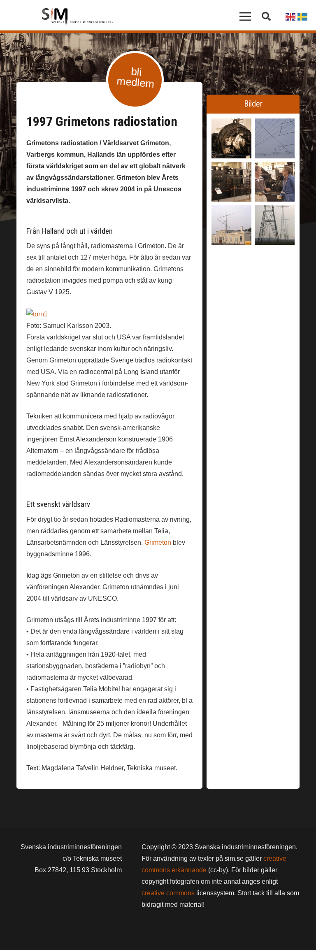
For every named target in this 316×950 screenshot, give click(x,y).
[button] (266, 16)
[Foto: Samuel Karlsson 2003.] (231, 224)
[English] (291, 16)
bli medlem (135, 77)
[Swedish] (302, 16)
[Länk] (77, 16)
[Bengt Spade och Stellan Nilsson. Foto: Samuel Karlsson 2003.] (274, 181)
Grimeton (157, 542)
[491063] (274, 138)
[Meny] (246, 16)
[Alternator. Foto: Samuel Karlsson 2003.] (231, 138)
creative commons (168, 893)
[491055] (274, 224)
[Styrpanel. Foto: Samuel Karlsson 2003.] (231, 181)
